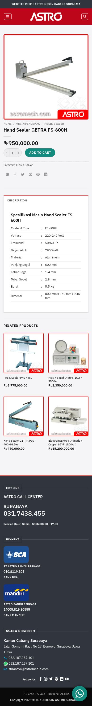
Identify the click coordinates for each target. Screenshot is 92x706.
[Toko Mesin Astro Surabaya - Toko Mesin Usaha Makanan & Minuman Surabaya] (46, 16)
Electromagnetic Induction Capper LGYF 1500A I (65, 442)
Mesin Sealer (54, 123)
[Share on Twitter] (22, 174)
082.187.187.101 (21, 658)
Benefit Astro (58, 693)
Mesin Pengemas (28, 123)
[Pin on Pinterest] (38, 174)
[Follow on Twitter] (51, 679)
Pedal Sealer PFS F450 (18, 377)
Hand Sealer (55, 215)
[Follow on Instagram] (46, 679)
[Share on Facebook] (15, 174)
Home (8, 123)
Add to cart (40, 153)
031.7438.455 (24, 513)
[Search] (84, 16)
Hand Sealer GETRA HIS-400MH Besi (19, 442)
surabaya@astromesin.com (28, 669)
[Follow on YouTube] (67, 679)
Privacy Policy (34, 693)
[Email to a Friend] (30, 174)
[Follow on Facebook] (40, 679)
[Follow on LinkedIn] (61, 679)
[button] (7, 16)
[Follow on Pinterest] (56, 679)
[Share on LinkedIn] (45, 174)
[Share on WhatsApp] (7, 174)
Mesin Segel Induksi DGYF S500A (65, 379)
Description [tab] (17, 200)
